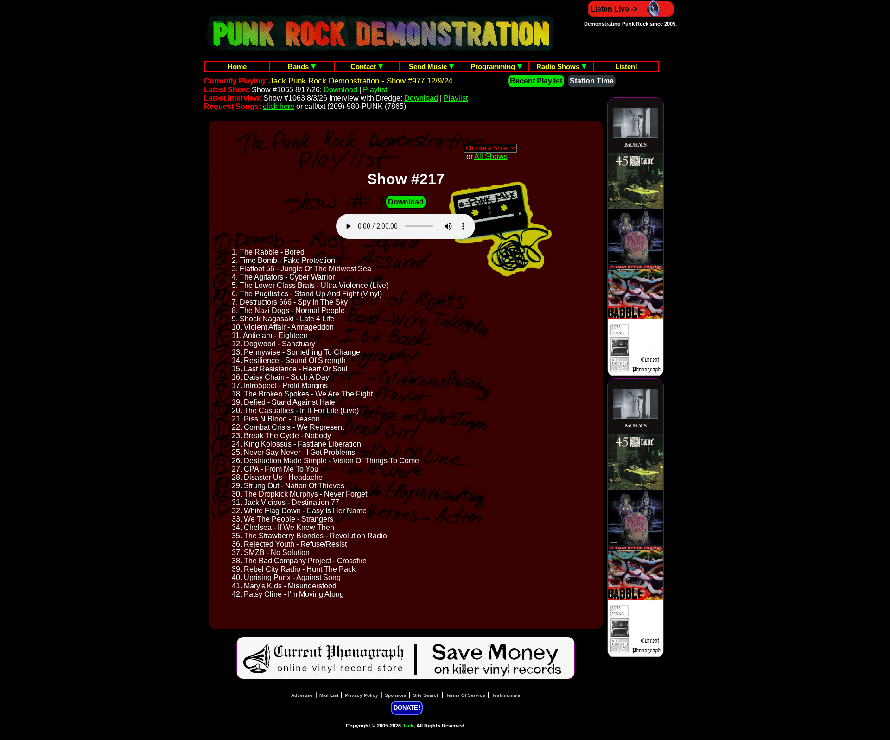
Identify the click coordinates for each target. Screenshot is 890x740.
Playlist (375, 90)
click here (278, 106)
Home (237, 66)
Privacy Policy (361, 695)
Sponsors (396, 695)
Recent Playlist (536, 81)
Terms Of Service (465, 695)
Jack (407, 725)
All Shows (491, 156)
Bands (299, 66)
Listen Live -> (614, 9)
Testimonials (506, 695)
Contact (364, 66)
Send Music (429, 66)
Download (340, 90)
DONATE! (407, 707)
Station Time (592, 81)
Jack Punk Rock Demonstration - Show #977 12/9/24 (360, 81)
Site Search (426, 695)
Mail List (328, 695)
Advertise (302, 695)
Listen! (626, 66)
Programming (493, 66)
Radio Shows (558, 66)
